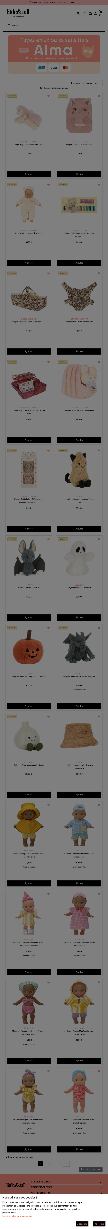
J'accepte (82, 1224)
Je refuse (99, 1224)
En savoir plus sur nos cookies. (17, 1216)
